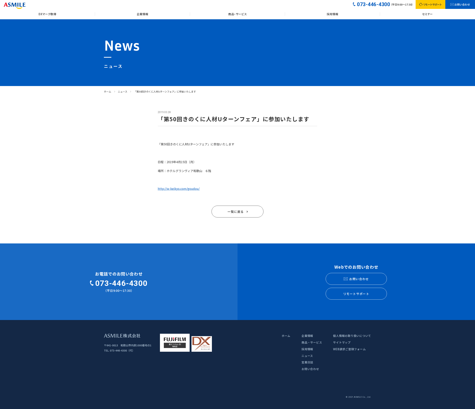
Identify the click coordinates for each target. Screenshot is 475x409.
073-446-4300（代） (122, 350)
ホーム (107, 91)
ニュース (122, 91)
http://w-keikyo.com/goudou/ (179, 188)
